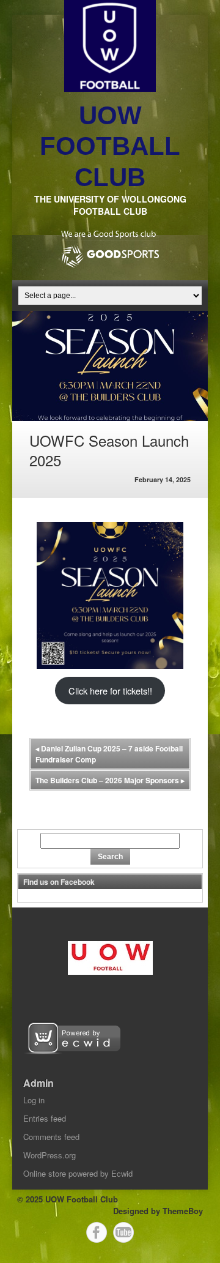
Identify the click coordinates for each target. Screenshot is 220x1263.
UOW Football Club (110, 146)
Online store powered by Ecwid (78, 1173)
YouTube (123, 1232)
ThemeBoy (183, 1210)
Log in (34, 1100)
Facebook (97, 1232)
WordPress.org (49, 1155)
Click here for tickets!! (110, 690)
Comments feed (51, 1136)
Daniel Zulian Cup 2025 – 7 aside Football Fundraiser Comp (109, 754)
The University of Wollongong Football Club (110, 205)
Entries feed (44, 1118)
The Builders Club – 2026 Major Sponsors (110, 780)
